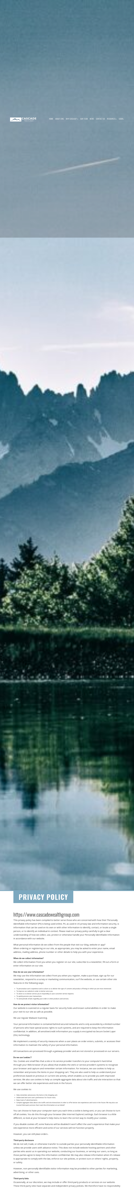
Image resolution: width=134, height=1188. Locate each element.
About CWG (59, 118)
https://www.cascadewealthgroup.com (46, 914)
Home (51, 118)
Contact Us (100, 118)
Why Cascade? (71, 118)
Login (121, 118)
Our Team (84, 118)
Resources (111, 118)
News (92, 118)
